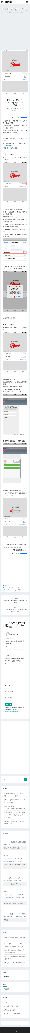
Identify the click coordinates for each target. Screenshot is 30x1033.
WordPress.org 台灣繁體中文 (12, 1014)
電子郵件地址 (9, 691)
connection (17, 588)
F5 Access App (8, 145)
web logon (14, 590)
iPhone (7, 585)
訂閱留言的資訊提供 (10, 1010)
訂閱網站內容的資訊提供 (11, 1006)
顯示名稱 (7, 685)
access (7, 588)
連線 (19, 590)
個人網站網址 (9, 698)
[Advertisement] (15, 34)
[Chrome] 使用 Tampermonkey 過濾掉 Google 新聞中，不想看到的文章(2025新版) (15, 815)
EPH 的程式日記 (6, 2)
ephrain (19, 108)
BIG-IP (11, 588)
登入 (5, 1002)
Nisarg (15, 1031)
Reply (7, 647)
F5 (16, 138)
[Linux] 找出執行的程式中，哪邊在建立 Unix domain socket (15, 609)
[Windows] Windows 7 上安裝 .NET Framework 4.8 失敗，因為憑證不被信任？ (13, 897)
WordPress (21, 1029)
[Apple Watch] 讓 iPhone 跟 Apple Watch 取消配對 (15, 600)
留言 (6, 664)
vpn (9, 590)
